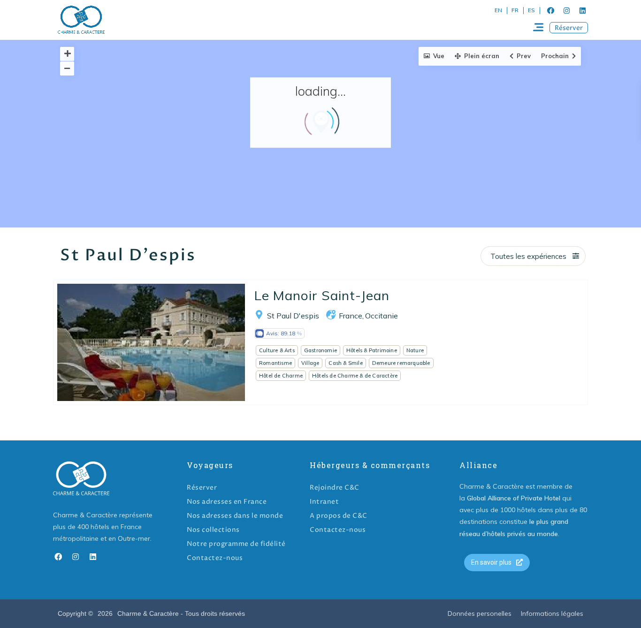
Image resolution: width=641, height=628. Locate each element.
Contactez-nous (215, 557)
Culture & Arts (277, 350)
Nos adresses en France (227, 501)
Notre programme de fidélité (236, 543)
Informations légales (552, 613)
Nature (415, 350)
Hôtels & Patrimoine (371, 350)
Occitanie (381, 315)
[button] (568, 27)
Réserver (202, 487)
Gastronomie (320, 350)
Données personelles (479, 613)
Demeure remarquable (401, 363)
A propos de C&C (338, 515)
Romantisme (275, 363)
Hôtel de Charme (281, 375)
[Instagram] (566, 10)
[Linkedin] (582, 10)
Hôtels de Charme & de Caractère (354, 375)
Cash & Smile (345, 363)
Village (310, 363)
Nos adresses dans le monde (235, 515)
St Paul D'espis (293, 315)
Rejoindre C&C (334, 487)
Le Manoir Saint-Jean (321, 295)
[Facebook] (550, 10)
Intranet (324, 501)
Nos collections (213, 529)
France (350, 315)
